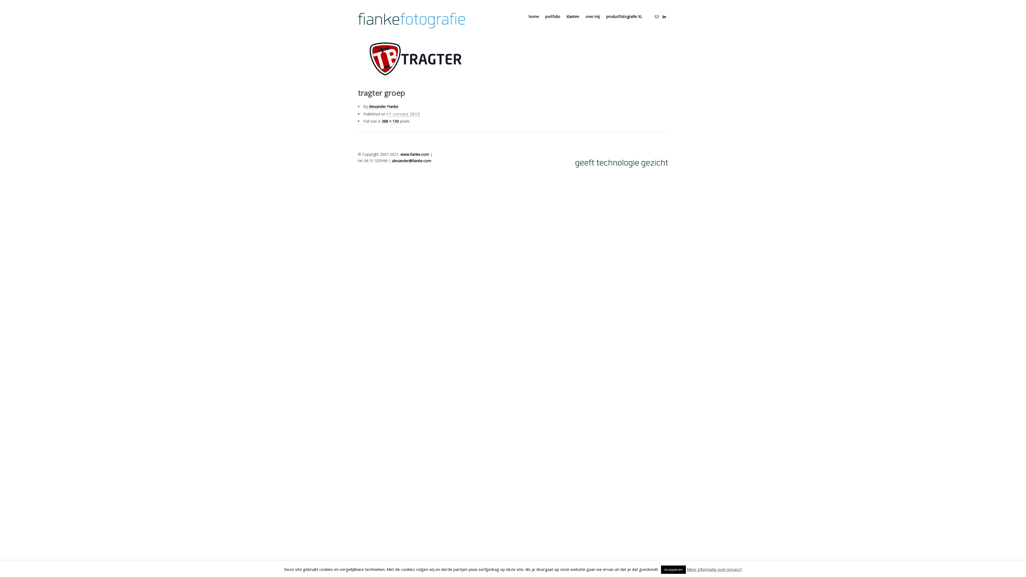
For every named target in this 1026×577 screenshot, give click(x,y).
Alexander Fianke (383, 106)
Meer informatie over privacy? (714, 569)
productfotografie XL (624, 16)
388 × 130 (390, 121)
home (534, 16)
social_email (656, 16)
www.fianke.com (415, 154)
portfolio (552, 16)
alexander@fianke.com (411, 160)
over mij (593, 16)
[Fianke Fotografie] (411, 20)
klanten (573, 16)
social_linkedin (664, 16)
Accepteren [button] (673, 569)
